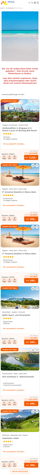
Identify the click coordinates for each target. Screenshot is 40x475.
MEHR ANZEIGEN (20, 471)
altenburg (10, 8)
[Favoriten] (37, 101)
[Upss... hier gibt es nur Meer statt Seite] (20, 36)
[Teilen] (33, 101)
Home (2, 8)
